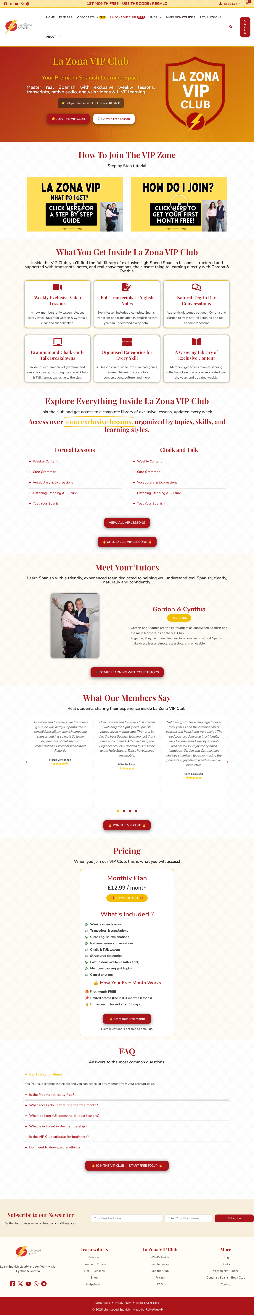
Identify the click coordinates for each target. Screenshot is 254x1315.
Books (226, 1264)
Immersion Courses (180, 17)
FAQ (160, 1284)
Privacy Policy (123, 1303)
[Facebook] (5, 4)
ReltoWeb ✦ (154, 1310)
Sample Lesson (160, 1264)
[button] (230, 27)
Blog (226, 1257)
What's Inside (160, 1257)
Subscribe (234, 1218)
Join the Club (160, 1271)
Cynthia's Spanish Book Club (226, 1278)
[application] (96, 17)
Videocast (94, 1257)
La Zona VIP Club (123, 17)
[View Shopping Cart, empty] (247, 4)
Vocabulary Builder (225, 1271)
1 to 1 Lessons (210, 17)
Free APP (65, 17)
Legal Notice (102, 1303)
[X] (11, 4)
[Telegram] (27, 4)
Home (50, 17)
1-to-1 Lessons (94, 1271)
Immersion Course (94, 1264)
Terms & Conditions (147, 1303)
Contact (226, 1284)
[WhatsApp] (22, 4)
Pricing (160, 1278)
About (51, 37)
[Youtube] (16, 4)
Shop (153, 17)
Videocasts (85, 17)
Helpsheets (94, 1284)
